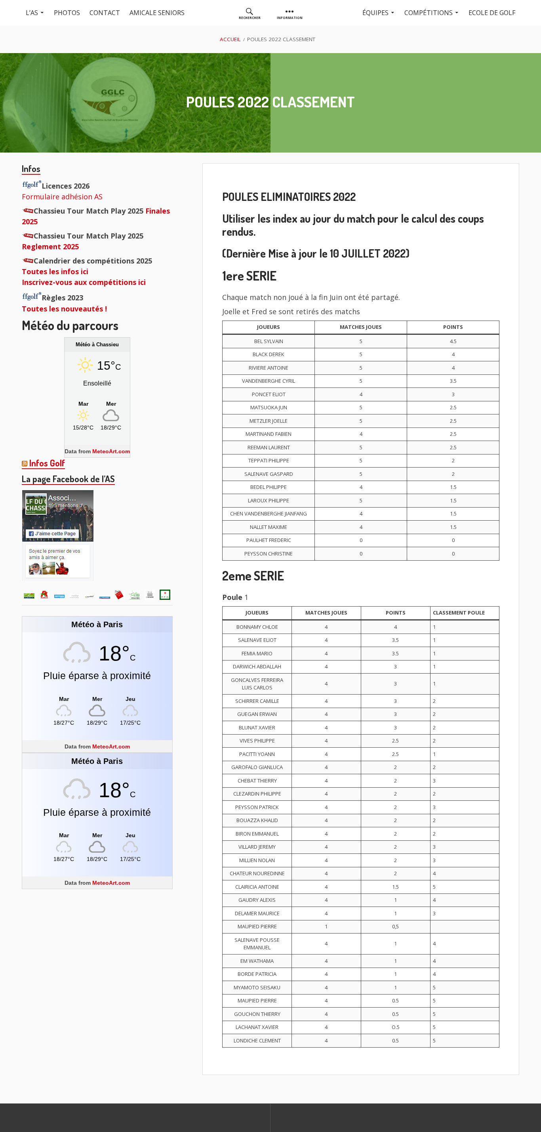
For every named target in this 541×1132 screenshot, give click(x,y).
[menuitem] (250, 13)
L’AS (32, 12)
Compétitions (428, 12)
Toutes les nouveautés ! (64, 308)
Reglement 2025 (50, 246)
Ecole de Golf (492, 12)
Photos (67, 12)
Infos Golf (47, 462)
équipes (375, 12)
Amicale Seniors (157, 12)
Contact (105, 12)
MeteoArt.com (111, 451)
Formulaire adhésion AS (62, 196)
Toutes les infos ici (55, 271)
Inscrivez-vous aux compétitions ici (84, 282)
